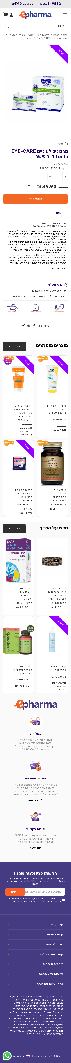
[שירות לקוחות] (35, 817)
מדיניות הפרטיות (52, 1034)
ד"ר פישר (62, 143)
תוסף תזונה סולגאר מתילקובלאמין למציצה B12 (58, 495)
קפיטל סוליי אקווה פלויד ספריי (56, 668)
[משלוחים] (35, 721)
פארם (56, 35)
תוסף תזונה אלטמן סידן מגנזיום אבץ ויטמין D (26, 593)
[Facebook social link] (34, 326)
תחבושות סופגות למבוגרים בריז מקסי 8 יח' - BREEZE (23, 495)
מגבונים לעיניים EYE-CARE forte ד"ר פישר (36, 36)
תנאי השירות (33, 1034)
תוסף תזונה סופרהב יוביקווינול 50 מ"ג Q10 (22, 670)
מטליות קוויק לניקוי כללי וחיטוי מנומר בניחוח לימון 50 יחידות (57, 593)
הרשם (15, 891)
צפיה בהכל (14, 346)
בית (65, 35)
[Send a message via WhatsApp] (7, 1056)
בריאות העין (43, 35)
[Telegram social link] (23, 326)
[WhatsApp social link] (28, 326)
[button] (65, 15)
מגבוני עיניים (26, 35)
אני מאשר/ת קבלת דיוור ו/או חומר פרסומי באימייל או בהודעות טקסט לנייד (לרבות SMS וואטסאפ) (34, 900)
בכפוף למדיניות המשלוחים (26, 296)
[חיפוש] (7, 26)
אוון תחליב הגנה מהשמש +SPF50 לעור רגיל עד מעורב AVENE (23, 411)
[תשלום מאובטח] (35, 766)
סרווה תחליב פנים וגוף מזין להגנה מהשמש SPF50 (56, 409)
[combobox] (35, 26)
